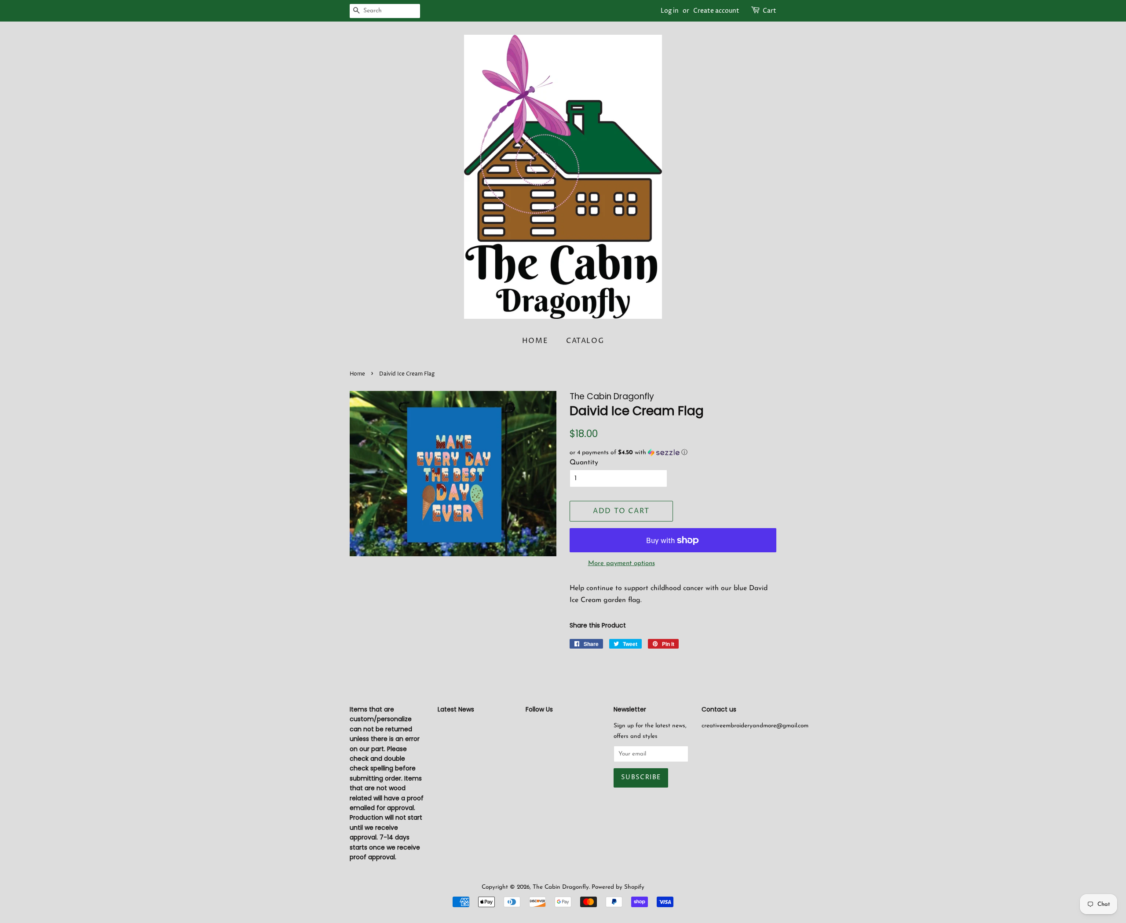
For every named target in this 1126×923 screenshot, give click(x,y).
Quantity (584, 462)
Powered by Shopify (618, 887)
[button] (673, 453)
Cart (769, 11)
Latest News (456, 709)
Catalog (585, 341)
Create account (716, 11)
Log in (670, 11)
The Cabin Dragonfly (561, 887)
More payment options (621, 563)
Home (535, 341)
